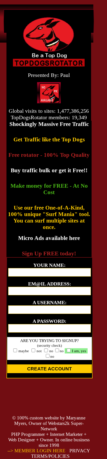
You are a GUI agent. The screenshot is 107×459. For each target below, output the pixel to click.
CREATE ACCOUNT (49, 368)
